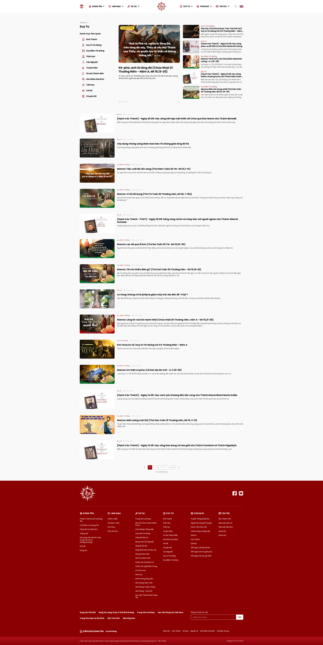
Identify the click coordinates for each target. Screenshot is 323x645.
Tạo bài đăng (111, 631)
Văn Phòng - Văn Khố (143, 591)
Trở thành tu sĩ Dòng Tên (89, 525)
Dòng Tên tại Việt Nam (89, 529)
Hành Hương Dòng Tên (144, 579)
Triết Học (166, 527)
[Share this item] (179, 101)
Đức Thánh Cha (225, 519)
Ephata (194, 543)
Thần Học (167, 523)
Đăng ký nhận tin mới (199, 612)
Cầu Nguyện (168, 552)
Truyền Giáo (168, 531)
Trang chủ (83, 22)
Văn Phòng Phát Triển (143, 583)
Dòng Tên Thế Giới (88, 612)
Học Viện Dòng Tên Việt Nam (170, 612)
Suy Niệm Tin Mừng (170, 560)
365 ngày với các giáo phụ (201, 552)
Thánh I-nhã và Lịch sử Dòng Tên (91, 520)
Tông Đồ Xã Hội (141, 546)
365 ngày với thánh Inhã (200, 547)
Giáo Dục (139, 574)
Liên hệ (82, 546)
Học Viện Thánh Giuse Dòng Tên (146, 596)
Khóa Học (222, 535)
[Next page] (178, 467)
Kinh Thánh (167, 519)
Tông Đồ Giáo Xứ (141, 537)
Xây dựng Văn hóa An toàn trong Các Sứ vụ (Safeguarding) (90, 539)
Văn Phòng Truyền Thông (145, 587)
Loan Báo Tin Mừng (142, 533)
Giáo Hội (166, 631)
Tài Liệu (185, 631)
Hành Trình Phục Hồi (199, 527)
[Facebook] (234, 493)
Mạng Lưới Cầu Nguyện (144, 542)
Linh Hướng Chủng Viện (144, 529)
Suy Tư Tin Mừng (169, 556)
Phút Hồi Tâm (112, 531)
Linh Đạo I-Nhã (113, 523)
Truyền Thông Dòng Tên (200, 519)
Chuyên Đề (167, 547)
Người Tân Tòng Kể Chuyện (201, 523)
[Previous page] (144, 467)
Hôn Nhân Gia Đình (170, 539)
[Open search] (235, 6)
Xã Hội (165, 543)
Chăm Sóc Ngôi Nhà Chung (146, 566)
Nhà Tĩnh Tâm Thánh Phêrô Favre (146, 524)
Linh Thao (111, 527)
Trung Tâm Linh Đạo (143, 519)
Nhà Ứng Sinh (129, 618)
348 (173, 467)
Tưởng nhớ (84, 533)
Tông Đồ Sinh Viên (142, 554)
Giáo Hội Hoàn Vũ (225, 523)
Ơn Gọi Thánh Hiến (170, 535)
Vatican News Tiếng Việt (200, 531)
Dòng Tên (83, 550)
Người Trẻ (194, 631)
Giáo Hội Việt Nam (226, 527)
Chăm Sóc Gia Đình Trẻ (144, 562)
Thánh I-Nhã (112, 519)
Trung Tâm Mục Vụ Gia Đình (92, 618)
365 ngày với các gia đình (201, 556)
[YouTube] (241, 493)
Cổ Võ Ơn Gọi (140, 570)
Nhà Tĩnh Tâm (113, 618)
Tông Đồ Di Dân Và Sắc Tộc (145, 550)
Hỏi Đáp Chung (223, 631)
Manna (193, 535)
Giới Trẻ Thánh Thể (142, 558)
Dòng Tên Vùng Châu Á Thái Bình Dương (116, 612)
